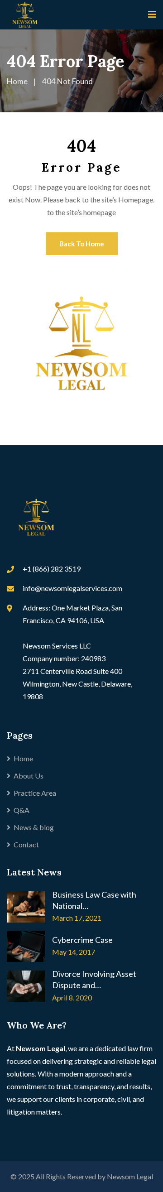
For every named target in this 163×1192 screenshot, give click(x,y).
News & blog (34, 827)
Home (23, 758)
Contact (26, 844)
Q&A (21, 810)
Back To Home (81, 244)
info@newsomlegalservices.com (72, 588)
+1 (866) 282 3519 (52, 568)
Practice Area (35, 792)
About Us (28, 775)
